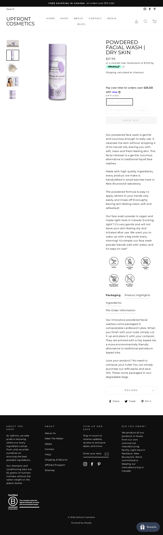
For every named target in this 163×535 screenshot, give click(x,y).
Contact (95, 18)
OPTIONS (112, 95)
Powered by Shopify (81, 523)
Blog (81, 24)
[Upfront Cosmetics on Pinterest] (99, 464)
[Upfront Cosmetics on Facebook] (92, 464)
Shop (64, 18)
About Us (50, 433)
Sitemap (50, 470)
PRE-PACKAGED (119, 101)
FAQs (48, 454)
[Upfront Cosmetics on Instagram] (85, 464)
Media (112, 18)
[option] (81, 3)
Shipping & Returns (56, 459)
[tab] (113, 296)
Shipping (111, 72)
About (78, 18)
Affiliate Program (55, 465)
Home (50, 18)
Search (10, 9)
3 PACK (141, 110)
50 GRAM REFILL (120, 110)
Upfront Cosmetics (20, 21)
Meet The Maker (54, 438)
